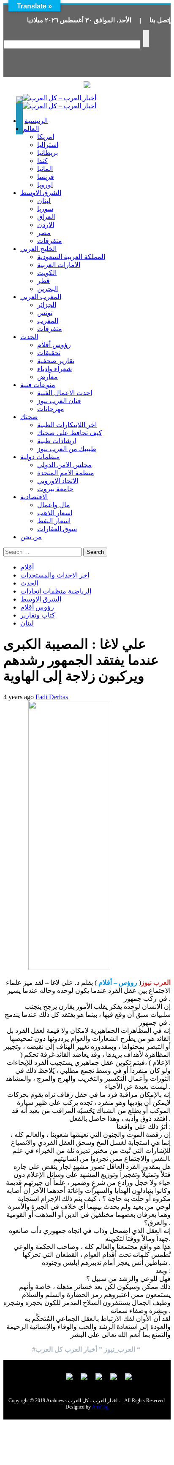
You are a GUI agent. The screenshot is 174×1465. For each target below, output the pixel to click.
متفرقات (49, 240)
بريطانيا (47, 152)
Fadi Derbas (51, 696)
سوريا (45, 208)
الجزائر (46, 304)
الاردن (45, 224)
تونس (44, 312)
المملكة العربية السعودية (71, 256)
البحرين (47, 288)
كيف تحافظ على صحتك (69, 432)
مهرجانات (50, 408)
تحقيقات (48, 352)
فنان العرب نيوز (59, 400)
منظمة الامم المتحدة (65, 472)
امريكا (45, 136)
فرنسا (45, 176)
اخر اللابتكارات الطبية (67, 424)
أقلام (27, 567)
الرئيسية (36, 120)
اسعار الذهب (54, 512)
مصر (44, 232)
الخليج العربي (38, 248)
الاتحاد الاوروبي (57, 480)
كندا (42, 160)
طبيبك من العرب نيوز (66, 448)
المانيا (45, 168)
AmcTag (100, 1407)
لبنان (44, 200)
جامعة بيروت (55, 488)
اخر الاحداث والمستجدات (54, 575)
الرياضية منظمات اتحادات (55, 591)
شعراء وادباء (54, 368)
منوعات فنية (37, 384)
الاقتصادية (34, 496)
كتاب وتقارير (37, 615)
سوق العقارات (57, 528)
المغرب (47, 320)
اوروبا (45, 184)
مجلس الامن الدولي (64, 464)
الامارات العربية (58, 264)
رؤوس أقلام (54, 344)
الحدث (29, 336)
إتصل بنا (160, 20)
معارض (47, 376)
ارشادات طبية (56, 440)
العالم (31, 128)
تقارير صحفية (55, 360)
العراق (46, 216)
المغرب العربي (40, 296)
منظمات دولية (40, 456)
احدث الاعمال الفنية (64, 392)
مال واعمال (53, 504)
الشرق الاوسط (40, 192)
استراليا (47, 144)
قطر (43, 280)
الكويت (47, 272)
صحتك (29, 416)
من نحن (31, 536)
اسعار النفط (54, 520)
